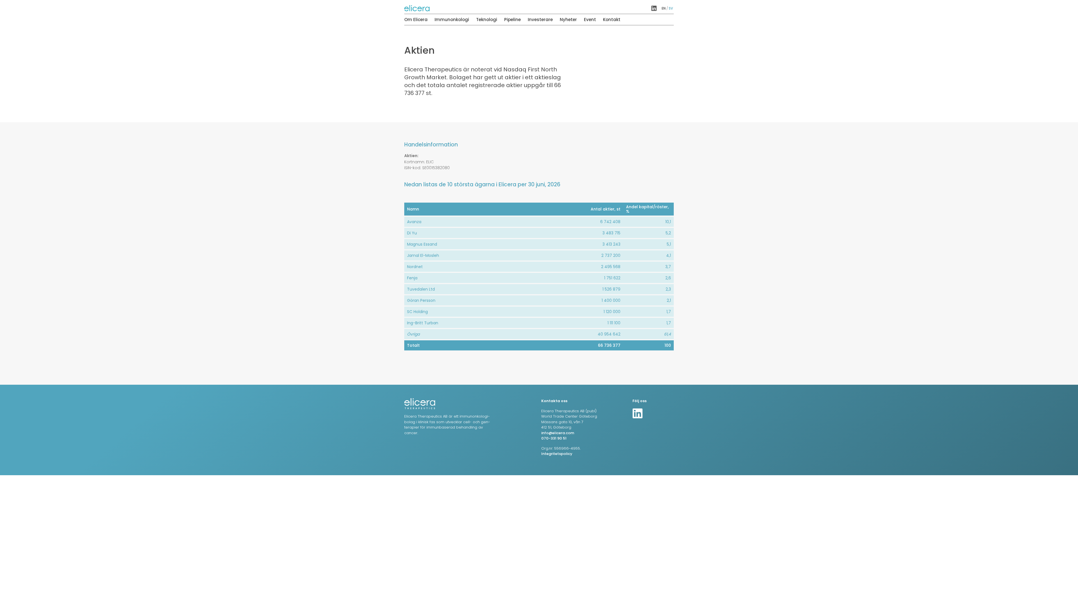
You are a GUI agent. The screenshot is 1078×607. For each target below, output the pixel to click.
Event (590, 19)
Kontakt (611, 19)
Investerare (540, 19)
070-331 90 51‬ (554, 438)
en (664, 8)
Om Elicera (416, 19)
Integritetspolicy (556, 453)
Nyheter (568, 19)
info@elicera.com (557, 433)
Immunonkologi (452, 19)
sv (671, 8)
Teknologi (486, 19)
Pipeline (512, 19)
